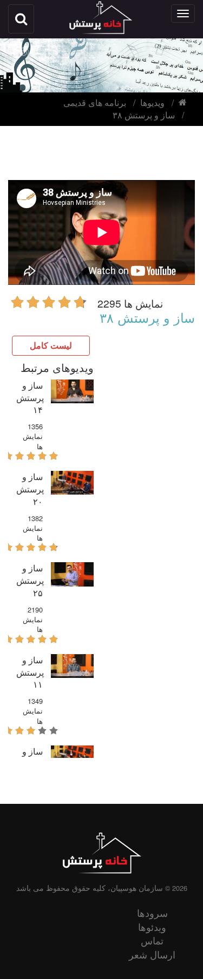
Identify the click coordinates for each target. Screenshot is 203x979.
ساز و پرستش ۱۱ (30, 672)
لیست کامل (51, 345)
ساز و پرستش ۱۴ (30, 397)
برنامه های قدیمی (94, 102)
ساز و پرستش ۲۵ (30, 580)
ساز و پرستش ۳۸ (144, 115)
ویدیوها (152, 102)
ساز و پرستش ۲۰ (30, 489)
